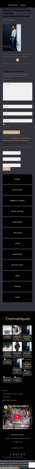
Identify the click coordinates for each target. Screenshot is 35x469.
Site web (6, 118)
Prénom (5, 149)
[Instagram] (24, 454)
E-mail (5, 110)
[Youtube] (16, 454)
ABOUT (5, 390)
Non (2, 468)
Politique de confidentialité (11, 468)
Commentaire (8, 79)
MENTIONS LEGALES (9, 400)
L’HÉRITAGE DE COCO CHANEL (13, 394)
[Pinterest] (21, 454)
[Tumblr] (19, 454)
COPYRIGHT (7, 397)
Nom (5, 103)
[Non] (19, 468)
